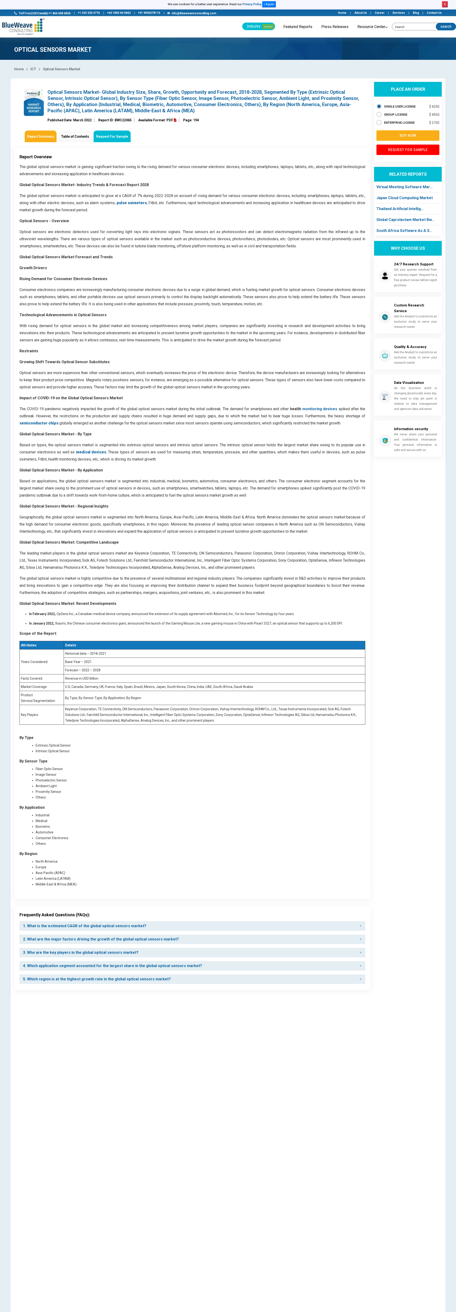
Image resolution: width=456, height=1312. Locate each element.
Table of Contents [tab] (75, 136)
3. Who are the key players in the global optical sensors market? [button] (80, 952)
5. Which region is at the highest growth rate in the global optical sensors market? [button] (97, 979)
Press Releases (334, 26)
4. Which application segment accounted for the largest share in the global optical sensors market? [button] (112, 966)
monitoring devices (319, 409)
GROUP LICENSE (395, 114)
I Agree (269, 4)
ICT (33, 69)
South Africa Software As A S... (404, 230)
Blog (416, 12)
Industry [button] (259, 26)
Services (398, 12)
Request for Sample (408, 150)
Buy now (408, 135)
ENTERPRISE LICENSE (399, 122)
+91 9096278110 (149, 12)
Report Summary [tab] (40, 136)
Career (380, 12)
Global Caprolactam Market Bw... (405, 219)
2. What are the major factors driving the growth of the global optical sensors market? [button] (101, 939)
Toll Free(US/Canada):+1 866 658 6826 (45, 13)
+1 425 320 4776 (89, 12)
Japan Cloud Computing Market (404, 198)
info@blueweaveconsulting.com (194, 13)
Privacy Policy (251, 4)
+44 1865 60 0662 (119, 12)
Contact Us (434, 12)
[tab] (192, 926)
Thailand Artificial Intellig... (400, 209)
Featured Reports (297, 26)
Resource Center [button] (371, 26)
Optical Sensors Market (61, 69)
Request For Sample (112, 136)
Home (342, 12)
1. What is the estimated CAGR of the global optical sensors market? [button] (84, 926)
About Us (360, 12)
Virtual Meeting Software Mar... (404, 187)
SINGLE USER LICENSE (400, 106)
